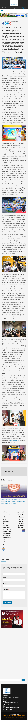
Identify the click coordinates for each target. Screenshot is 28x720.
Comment (6, 589)
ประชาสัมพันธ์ (9, 709)
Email (5, 577)
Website (5, 583)
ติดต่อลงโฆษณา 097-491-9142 (12, 707)
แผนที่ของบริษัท (9, 705)
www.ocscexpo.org (14, 440)
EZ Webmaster (7, 21)
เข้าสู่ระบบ (24, 7)
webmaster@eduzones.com (12, 703)
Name (5, 571)
